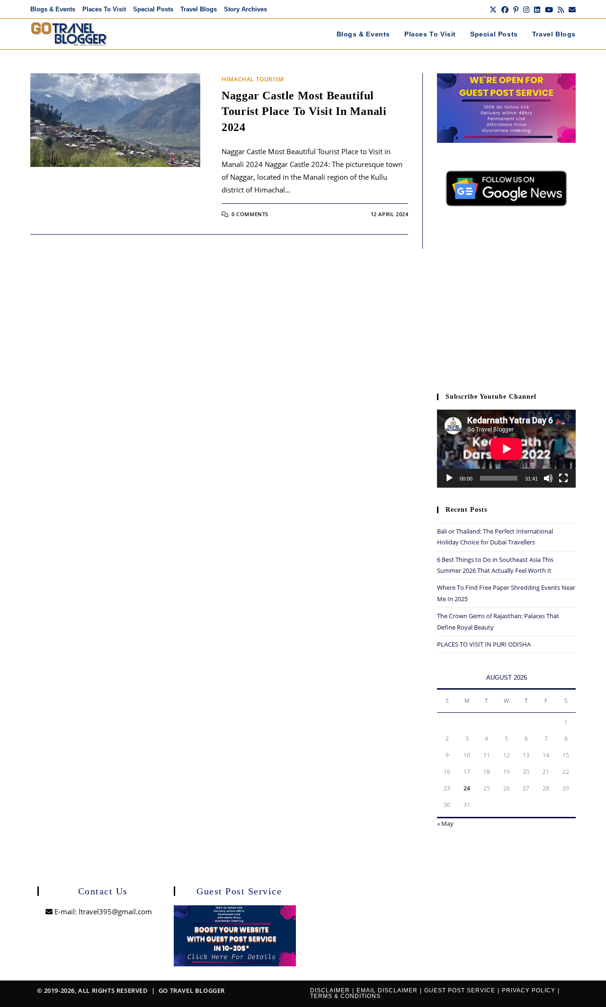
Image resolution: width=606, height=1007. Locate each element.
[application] (506, 449)
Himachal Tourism (253, 79)
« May (445, 823)
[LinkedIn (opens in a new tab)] (537, 9)
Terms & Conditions (345, 996)
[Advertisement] (506, 304)
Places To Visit (104, 9)
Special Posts (153, 9)
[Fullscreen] (563, 478)
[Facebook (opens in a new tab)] (505, 9)
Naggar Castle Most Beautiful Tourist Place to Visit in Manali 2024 (304, 111)
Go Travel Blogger (192, 990)
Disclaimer (330, 990)
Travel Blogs (198, 9)
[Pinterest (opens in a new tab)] (516, 9)
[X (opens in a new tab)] (493, 9)
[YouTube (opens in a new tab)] (549, 9)
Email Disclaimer (387, 990)
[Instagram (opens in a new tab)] (526, 9)
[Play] (449, 478)
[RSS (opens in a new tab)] (560, 9)
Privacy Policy (528, 990)
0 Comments (250, 214)
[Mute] (548, 478)
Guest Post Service (459, 990)
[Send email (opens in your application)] (571, 9)
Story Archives (245, 9)
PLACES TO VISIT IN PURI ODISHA (484, 644)
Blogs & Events (52, 9)
